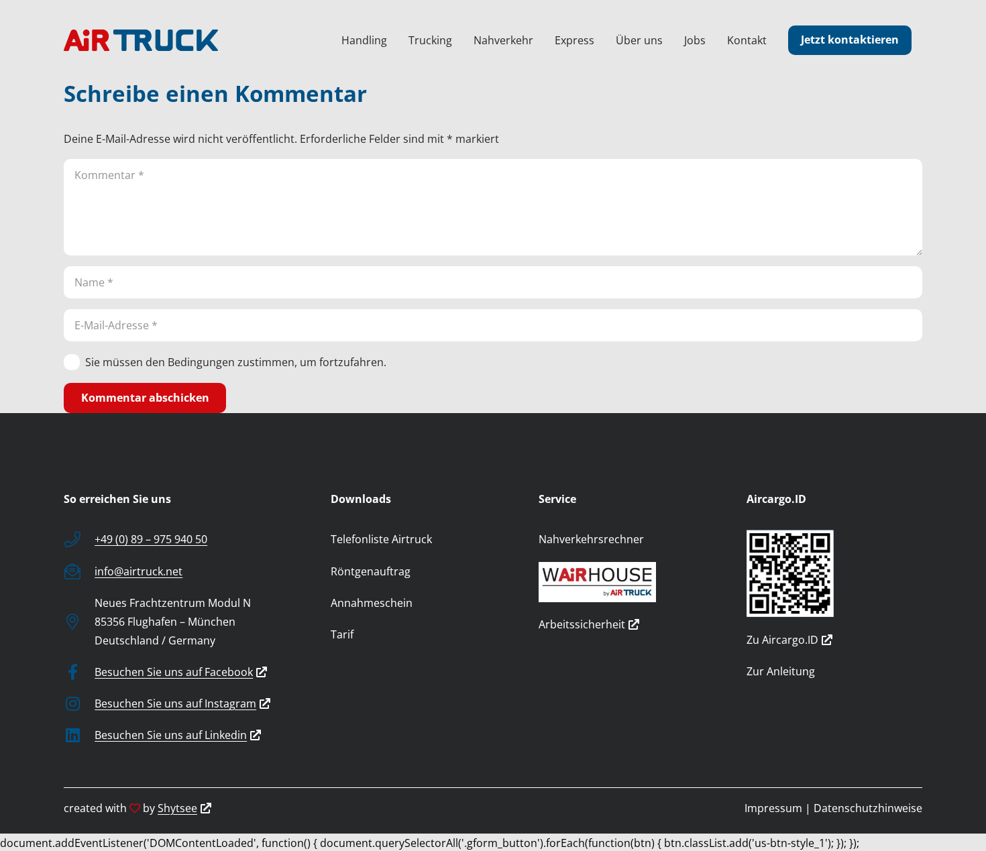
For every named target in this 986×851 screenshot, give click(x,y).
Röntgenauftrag (370, 571)
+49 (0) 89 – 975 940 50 (151, 539)
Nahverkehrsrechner (591, 539)
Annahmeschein (372, 602)
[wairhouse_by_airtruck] (626, 582)
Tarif (342, 634)
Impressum (773, 808)
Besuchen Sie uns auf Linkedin (171, 735)
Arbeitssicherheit (582, 624)
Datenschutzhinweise (868, 808)
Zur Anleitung (781, 671)
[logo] (141, 40)
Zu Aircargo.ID (782, 639)
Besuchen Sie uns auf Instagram (175, 703)
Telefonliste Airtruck (381, 539)
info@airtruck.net (138, 571)
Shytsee (177, 808)
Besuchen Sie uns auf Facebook (174, 672)
